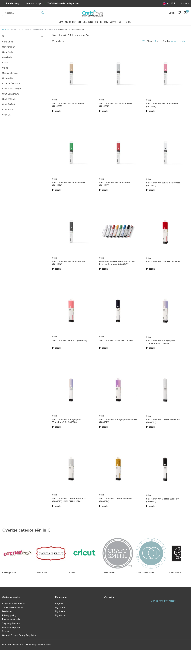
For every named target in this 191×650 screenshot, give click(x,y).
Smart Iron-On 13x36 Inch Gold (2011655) (68, 105)
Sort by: (166, 41)
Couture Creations (11, 83)
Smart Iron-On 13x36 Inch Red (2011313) (114, 184)
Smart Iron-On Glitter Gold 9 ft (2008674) (115, 500)
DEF (74, 22)
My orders (60, 607)
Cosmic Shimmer (10, 73)
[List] (143, 41)
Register (59, 603)
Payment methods (11, 619)
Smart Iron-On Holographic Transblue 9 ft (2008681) (160, 342)
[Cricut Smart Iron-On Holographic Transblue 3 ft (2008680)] (71, 389)
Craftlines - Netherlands (14, 603)
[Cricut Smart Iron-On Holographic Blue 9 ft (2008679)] (118, 389)
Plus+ (48, 644)
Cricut (26, 29)
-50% (121, 22)
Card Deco (7, 41)
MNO (91, 22)
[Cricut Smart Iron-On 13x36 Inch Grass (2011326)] (71, 152)
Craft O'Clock (9, 99)
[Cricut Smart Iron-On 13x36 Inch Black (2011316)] (71, 231)
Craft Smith (7, 109)
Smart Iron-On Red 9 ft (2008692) (163, 261)
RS (101, 22)
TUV (106, 22)
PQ (96, 22)
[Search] (42, 12)
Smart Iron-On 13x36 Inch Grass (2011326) (68, 184)
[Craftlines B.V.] (95, 13)
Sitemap (6, 631)
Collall (5, 62)
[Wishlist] (179, 12)
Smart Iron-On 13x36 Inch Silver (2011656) (115, 105)
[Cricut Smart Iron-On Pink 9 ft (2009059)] (71, 310)
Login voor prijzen (71, 117)
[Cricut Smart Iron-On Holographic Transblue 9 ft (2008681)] (165, 310)
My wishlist (60, 615)
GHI (79, 22)
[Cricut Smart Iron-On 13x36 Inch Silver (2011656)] (118, 73)
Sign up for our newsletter (163, 600)
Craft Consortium (10, 94)
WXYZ (113, 22)
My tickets (60, 611)
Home (13, 29)
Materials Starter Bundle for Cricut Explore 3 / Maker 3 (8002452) (117, 263)
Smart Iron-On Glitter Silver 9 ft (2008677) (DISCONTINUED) (69, 500)
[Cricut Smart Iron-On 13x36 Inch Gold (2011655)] (71, 73)
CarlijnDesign (8, 47)
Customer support (11, 627)
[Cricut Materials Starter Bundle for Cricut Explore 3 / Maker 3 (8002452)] (118, 231)
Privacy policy (9, 615)
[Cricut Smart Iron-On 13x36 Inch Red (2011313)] (118, 152)
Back (7, 29)
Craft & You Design (11, 88)
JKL (85, 22)
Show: (150, 41)
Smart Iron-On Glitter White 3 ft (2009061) (163, 421)
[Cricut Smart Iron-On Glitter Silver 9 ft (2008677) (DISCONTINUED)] (71, 468)
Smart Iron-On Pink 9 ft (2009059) (69, 340)
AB (66, 22)
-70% (128, 22)
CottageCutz (8, 78)
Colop (5, 67)
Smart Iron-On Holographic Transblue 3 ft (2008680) (66, 421)
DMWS (40, 644)
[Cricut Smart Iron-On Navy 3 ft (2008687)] (118, 310)
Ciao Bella (7, 57)
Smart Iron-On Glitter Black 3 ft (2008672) (162, 500)
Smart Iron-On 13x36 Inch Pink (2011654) (162, 105)
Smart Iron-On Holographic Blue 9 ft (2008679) (118, 421)
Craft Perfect (8, 104)
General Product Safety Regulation (19, 635)
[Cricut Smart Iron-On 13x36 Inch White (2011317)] (165, 152)
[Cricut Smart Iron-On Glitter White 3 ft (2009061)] (165, 389)
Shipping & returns (11, 623)
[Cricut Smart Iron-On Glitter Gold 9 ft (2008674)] (118, 468)
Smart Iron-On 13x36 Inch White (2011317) (163, 184)
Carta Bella (7, 52)
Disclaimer (7, 611)
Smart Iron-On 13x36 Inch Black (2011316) (68, 263)
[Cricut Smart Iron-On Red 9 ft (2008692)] (165, 231)
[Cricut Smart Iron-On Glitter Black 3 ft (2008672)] (165, 468)
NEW (60, 22)
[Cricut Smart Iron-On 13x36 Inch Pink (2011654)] (165, 73)
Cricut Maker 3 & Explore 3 (43, 29)
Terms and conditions (12, 607)
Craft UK (6, 114)
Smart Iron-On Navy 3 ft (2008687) (116, 340)
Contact (185, 3)
